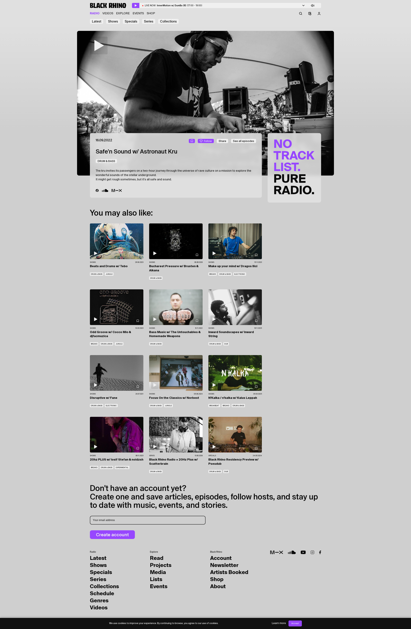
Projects (160, 565)
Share (222, 141)
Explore (123, 13)
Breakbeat (214, 406)
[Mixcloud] (117, 190)
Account (221, 558)
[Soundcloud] (105, 190)
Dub (226, 344)
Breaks (212, 274)
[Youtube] (303, 552)
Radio (95, 13)
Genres (99, 600)
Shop (151, 13)
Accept (295, 623)
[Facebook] (97, 190)
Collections (168, 21)
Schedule (102, 593)
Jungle (109, 274)
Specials (131, 21)
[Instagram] (312, 552)
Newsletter (224, 565)
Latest (96, 21)
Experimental (122, 467)
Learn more (279, 623)
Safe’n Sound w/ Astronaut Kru (136, 152)
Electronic (239, 274)
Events (138, 13)
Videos (107, 13)
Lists (156, 579)
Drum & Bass (106, 161)
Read (156, 558)
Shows (113, 21)
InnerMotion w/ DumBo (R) (179, 5)
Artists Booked (229, 572)
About (218, 586)
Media (158, 572)
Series (148, 21)
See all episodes (243, 141)
